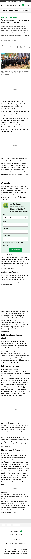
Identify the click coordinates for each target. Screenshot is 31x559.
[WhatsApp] (14, 539)
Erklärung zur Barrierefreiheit (19, 551)
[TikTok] (17, 539)
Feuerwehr (5, 10)
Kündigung (6, 553)
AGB (18, 549)
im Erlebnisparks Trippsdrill (16, 316)
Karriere (14, 549)
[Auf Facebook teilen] (17, 46)
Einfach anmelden (15, 249)
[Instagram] (11, 539)
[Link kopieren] (15, 47)
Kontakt (13, 553)
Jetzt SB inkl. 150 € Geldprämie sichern (15, 1)
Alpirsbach (11, 10)
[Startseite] (3, 525)
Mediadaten (7, 551)
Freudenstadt (18, 10)
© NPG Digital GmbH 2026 (15, 535)
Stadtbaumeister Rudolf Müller (14, 384)
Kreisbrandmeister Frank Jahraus (20, 120)
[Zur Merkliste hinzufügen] (29, 46)
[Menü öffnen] (1, 5)
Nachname (5, 228)
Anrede (4, 214)
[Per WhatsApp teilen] (24, 47)
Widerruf (25, 553)
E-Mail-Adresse (6, 235)
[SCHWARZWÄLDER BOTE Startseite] (15, 5)
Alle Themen (25, 10)
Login (28, 5)
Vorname (5, 221)
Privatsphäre (7, 549)
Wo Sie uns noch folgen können (16, 543)
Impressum (19, 553)
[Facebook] (20, 539)
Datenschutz (24, 549)
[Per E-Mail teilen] (21, 46)
